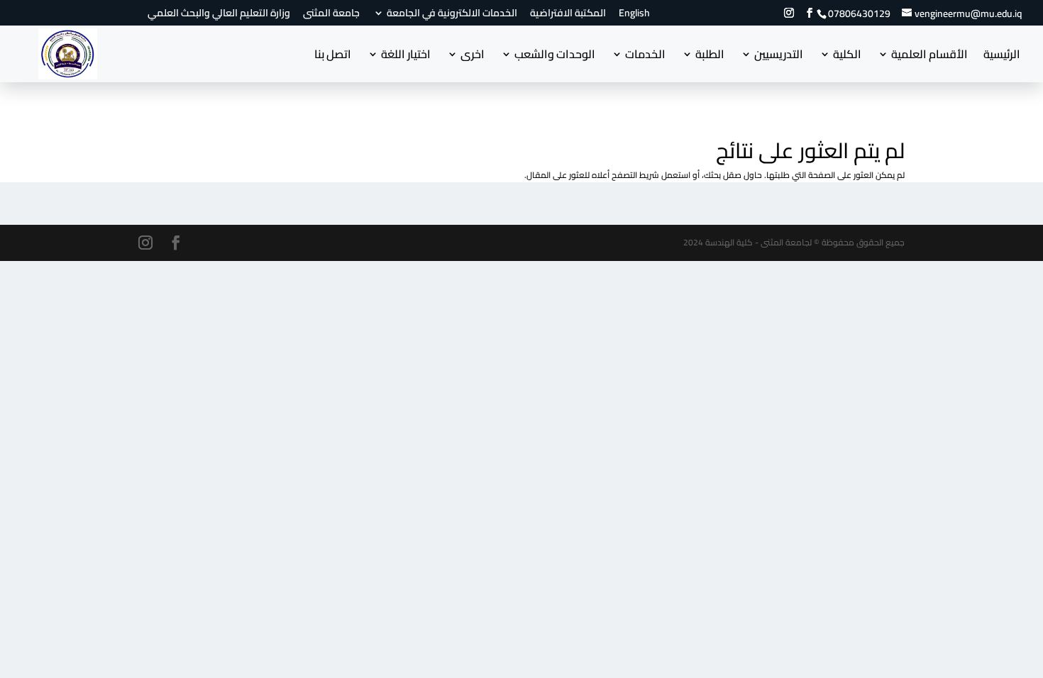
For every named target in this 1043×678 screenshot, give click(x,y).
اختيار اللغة (406, 57)
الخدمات (645, 57)
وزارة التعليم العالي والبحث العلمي (219, 15)
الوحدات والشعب (554, 57)
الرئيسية (1001, 57)
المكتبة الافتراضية (568, 15)
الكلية (847, 57)
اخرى (472, 57)
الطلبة (709, 57)
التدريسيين (778, 57)
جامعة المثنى (331, 15)
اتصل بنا (332, 57)
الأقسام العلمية (929, 57)
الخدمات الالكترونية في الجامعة (452, 15)
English (634, 15)
